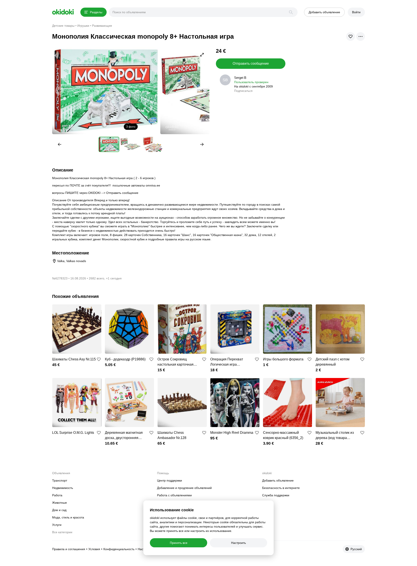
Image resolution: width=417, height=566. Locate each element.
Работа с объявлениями (174, 495)
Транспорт (59, 480)
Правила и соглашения (68, 549)
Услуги (56, 524)
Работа (57, 495)
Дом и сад (59, 510)
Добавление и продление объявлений (184, 488)
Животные (59, 502)
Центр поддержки (169, 480)
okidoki (63, 12)
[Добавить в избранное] (98, 359)
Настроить (238, 543)
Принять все (178, 543)
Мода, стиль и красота (68, 517)
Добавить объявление (278, 480)
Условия (94, 549)
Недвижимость (62, 488)
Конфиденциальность (118, 549)
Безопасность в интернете (281, 488)
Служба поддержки (275, 495)
